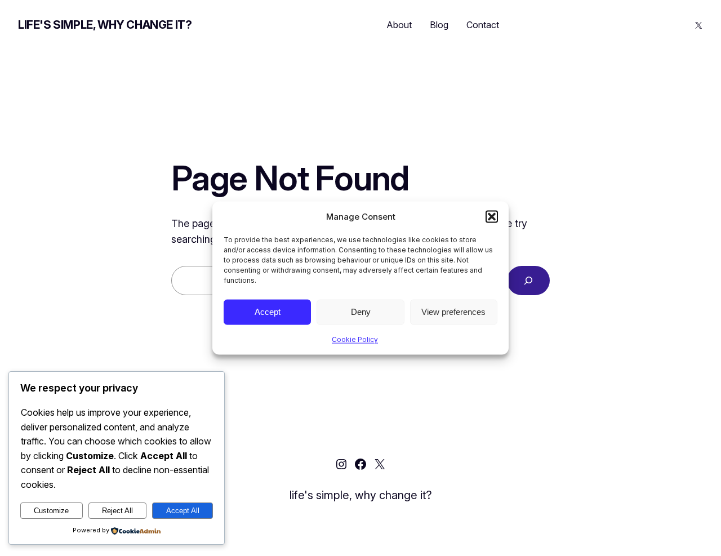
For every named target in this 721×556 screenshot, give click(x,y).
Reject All (117, 510)
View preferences (453, 312)
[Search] (528, 280)
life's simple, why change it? (105, 25)
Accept (268, 312)
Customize (51, 510)
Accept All (182, 510)
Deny (361, 312)
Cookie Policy (355, 339)
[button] (491, 216)
